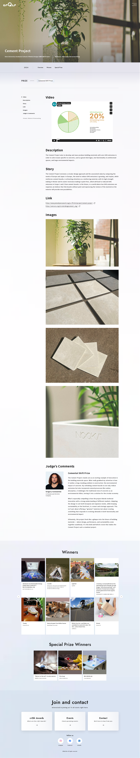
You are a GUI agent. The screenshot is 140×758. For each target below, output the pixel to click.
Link (24, 107)
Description (26, 100)
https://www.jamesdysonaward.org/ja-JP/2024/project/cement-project (71, 203)
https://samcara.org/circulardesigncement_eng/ (63, 206)
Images (25, 110)
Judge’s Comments (29, 113)
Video (24, 97)
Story (24, 103)
